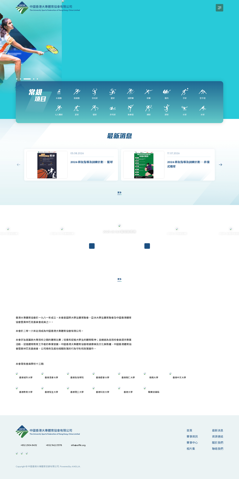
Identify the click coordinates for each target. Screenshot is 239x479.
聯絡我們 (217, 448)
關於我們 (217, 442)
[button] (16, 79)
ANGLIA (76, 466)
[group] (71, 165)
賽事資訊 (192, 436)
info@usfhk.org (78, 445)
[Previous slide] (18, 164)
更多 (119, 192)
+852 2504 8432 (29, 445)
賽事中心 (192, 442)
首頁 (189, 430)
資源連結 (217, 436)
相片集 (191, 448)
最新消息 (217, 430)
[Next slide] (220, 164)
